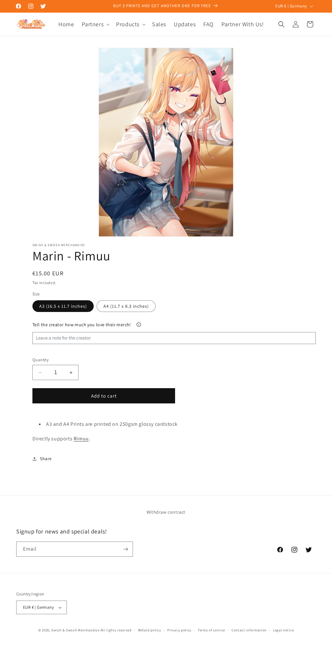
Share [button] (46, 458)
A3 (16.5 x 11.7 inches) (63, 306)
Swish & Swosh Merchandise (75, 630)
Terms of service (211, 630)
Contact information (249, 630)
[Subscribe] (125, 549)
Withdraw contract (166, 512)
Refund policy (149, 630)
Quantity (40, 360)
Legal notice (283, 630)
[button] (95, 24)
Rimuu (81, 438)
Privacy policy (179, 630)
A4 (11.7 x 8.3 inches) (126, 306)
